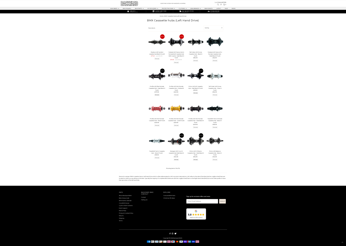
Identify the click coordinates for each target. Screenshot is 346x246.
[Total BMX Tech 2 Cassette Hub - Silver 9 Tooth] (156, 140)
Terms (120, 220)
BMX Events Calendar (125, 200)
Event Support (123, 208)
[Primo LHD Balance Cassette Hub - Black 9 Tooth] (214, 140)
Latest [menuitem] (218, 8)
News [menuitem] (233, 8)
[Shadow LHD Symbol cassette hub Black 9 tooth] (156, 42)
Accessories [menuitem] (152, 8)
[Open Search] (218, 4)
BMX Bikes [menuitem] (114, 8)
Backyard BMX (177, 238)
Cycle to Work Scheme (126, 205)
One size (157, 58)
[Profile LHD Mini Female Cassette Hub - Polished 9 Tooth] (176, 76)
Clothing (182, 8)
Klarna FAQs (122, 210)
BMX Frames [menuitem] (127, 8)
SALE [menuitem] (226, 8)
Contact (143, 197)
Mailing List (144, 199)
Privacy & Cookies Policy (126, 213)
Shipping (121, 218)
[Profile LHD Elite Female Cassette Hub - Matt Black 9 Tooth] (156, 76)
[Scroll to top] (342, 242)
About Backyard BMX (125, 195)
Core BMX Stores (124, 203)
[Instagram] (172, 234)
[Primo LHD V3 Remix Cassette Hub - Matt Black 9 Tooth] (195, 140)
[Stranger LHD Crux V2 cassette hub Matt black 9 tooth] (176, 140)
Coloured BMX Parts (169, 195)
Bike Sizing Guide (124, 198)
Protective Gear (168, 8)
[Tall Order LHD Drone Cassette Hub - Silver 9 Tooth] (214, 76)
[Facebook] (170, 234)
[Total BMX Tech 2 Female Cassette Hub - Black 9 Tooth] (214, 108)
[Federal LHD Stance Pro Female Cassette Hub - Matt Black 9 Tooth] (214, 42)
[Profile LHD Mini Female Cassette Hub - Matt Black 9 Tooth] (195, 108)
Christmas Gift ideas (169, 198)
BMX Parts (138, 8)
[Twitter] (175, 234)
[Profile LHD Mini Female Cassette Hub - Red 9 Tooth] (156, 108)
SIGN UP (222, 201)
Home (161, 16)
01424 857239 (221, 2)
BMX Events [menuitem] (209, 8)
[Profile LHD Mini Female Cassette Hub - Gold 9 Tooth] (176, 108)
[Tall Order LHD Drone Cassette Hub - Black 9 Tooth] (195, 42)
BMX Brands (195, 8)
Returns (121, 215)
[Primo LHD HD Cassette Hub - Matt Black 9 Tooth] (195, 76)
